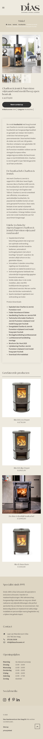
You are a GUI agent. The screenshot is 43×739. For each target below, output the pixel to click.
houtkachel (18, 124)
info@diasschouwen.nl (15, 642)
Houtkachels (21, 25)
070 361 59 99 (12, 639)
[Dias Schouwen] (30, 7)
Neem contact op (16, 104)
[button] (37, 38)
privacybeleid (7, 730)
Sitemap (5, 727)
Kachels (15, 25)
